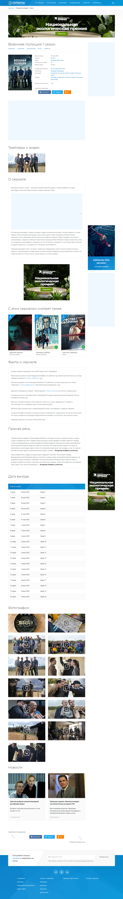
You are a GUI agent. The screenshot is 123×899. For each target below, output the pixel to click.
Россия (53, 58)
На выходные (75, 3)
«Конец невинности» (27, 385)
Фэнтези (43, 889)
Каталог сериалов (46, 878)
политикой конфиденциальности (84, 861)
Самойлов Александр (58, 73)
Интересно (97, 3)
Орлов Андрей (70, 73)
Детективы (60, 60)
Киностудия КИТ (56, 68)
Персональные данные (26, 885)
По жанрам (39, 3)
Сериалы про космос (71, 878)
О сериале (20, 48)
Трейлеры (11, 48)
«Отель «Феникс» (32, 378)
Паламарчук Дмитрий (58, 77)
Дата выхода (31, 48)
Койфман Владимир (57, 71)
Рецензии (62, 3)
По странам (51, 3)
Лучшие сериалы (92, 878)
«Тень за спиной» (52, 391)
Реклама (20, 882)
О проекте (21, 878)
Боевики (53, 60)
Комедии (43, 882)
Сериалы (11, 8)
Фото (40, 48)
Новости (86, 3)
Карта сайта (21, 889)
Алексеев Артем (70, 77)
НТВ (63, 68)
